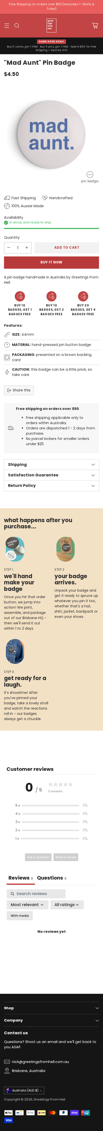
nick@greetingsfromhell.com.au (40, 1061)
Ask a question (38, 857)
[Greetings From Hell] (51, 25)
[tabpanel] (51, 937)
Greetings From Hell (49, 1099)
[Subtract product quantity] (8, 247)
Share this (21, 390)
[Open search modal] (17, 25)
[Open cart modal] (95, 25)
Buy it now (51, 262)
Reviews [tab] (20, 877)
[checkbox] (20, 915)
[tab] (51, 878)
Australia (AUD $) (25, 1090)
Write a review (66, 857)
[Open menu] (7, 25)
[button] (51, 805)
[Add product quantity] (26, 247)
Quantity (12, 237)
